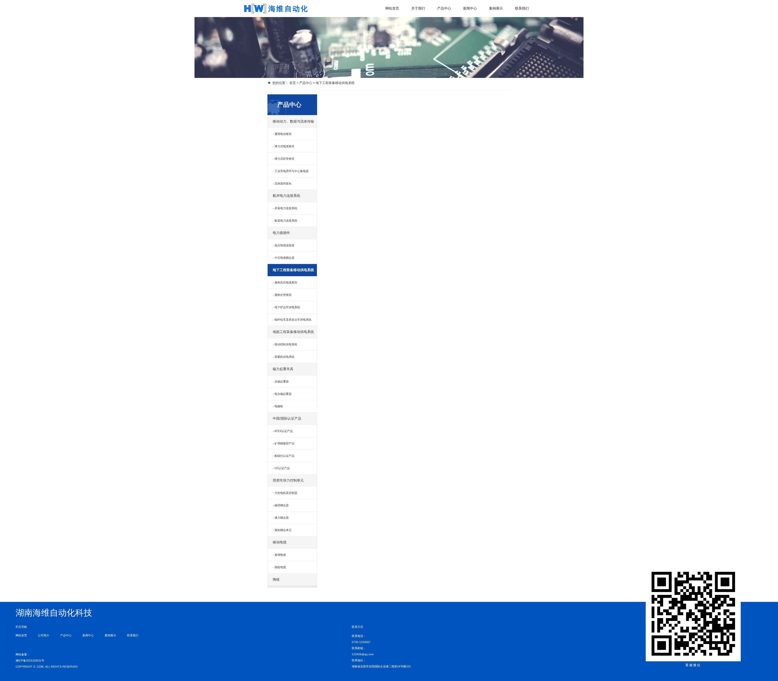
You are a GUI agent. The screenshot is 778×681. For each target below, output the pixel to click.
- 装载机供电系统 (283, 356)
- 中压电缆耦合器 (283, 257)
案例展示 (496, 8)
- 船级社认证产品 (283, 455)
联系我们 (522, 8)
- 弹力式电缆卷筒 (283, 146)
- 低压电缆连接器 (283, 245)
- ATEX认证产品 (283, 431)
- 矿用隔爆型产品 (283, 443)
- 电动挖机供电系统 (285, 344)
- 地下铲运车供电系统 (286, 307)
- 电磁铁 (278, 406)
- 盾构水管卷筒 (282, 294)
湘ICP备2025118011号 (30, 660)
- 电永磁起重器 (282, 393)
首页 (292, 83)
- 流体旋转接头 (282, 183)
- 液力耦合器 (281, 517)
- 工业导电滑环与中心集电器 (291, 171)
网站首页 (392, 8)
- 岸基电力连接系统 (285, 208)
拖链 (276, 579)
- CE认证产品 (281, 468)
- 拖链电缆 (279, 567)
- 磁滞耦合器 (281, 505)
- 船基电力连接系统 (285, 220)
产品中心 (444, 8)
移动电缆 (279, 542)
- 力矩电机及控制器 (285, 493)
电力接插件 (281, 233)
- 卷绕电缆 (279, 554)
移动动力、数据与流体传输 (293, 121)
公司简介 (43, 635)
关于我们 (418, 8)
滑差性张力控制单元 (288, 480)
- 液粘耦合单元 (282, 530)
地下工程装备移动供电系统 (335, 83)
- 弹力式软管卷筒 (283, 158)
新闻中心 (470, 8)
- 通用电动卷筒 (282, 134)
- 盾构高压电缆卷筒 (285, 282)
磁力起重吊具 (283, 369)
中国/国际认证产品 (287, 418)
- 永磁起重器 (281, 381)
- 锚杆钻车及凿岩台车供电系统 (292, 319)
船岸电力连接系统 (286, 196)
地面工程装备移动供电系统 (293, 332)
